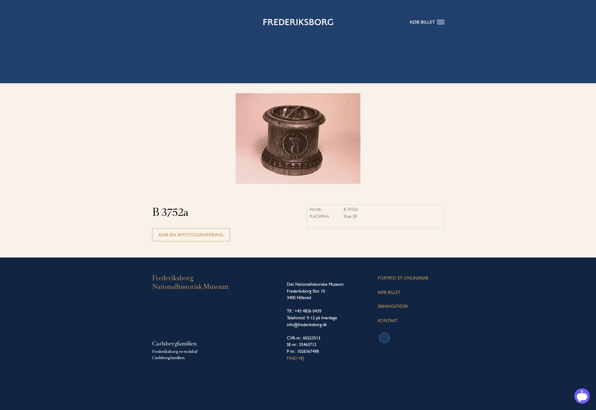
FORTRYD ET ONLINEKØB (403, 278)
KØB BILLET (389, 292)
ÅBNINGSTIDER (393, 306)
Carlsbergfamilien (174, 343)
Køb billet (422, 22)
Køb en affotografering (191, 235)
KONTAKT (387, 320)
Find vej (295, 358)
